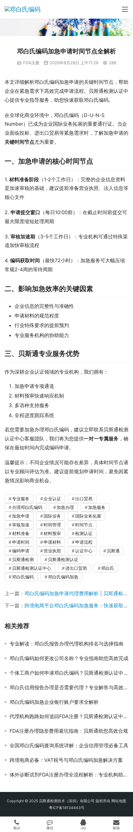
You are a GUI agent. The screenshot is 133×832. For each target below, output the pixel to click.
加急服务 (96, 507)
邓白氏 (107, 568)
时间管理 (52, 524)
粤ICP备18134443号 (66, 807)
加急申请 (20, 516)
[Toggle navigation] (124, 9)
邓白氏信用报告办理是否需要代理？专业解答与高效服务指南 (69, 687)
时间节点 (83, 524)
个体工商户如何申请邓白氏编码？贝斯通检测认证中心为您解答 (69, 673)
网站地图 (118, 800)
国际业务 (52, 516)
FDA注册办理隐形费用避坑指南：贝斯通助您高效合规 (69, 731)
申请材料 (52, 542)
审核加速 (20, 524)
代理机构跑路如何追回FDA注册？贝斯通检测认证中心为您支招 (69, 716)
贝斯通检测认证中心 (31, 568)
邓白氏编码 (23, 576)
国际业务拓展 (88, 516)
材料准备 (20, 533)
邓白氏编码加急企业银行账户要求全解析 (54, 702)
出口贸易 (83, 498)
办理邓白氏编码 (27, 507)
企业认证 (52, 498)
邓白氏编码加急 (63, 576)
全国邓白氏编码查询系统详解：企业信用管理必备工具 (69, 745)
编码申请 (20, 550)
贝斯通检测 (23, 559)
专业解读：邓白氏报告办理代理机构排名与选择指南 (66, 643)
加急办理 (65, 507)
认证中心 (83, 550)
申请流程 (83, 542)
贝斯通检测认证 (63, 559)
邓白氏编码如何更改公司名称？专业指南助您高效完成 (69, 658)
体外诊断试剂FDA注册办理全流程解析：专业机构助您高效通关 (69, 774)
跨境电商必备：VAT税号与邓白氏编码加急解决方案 (66, 760)
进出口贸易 (76, 568)
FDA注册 (31, 62)
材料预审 (52, 533)
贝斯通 (113, 550)
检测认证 (83, 533)
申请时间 (20, 542)
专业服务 (20, 498)
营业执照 (52, 550)
